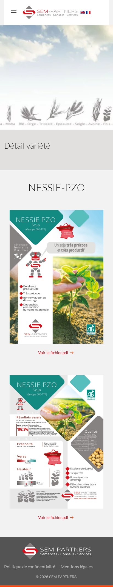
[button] (13, 12)
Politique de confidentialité (29, 566)
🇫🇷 (88, 12)
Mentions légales (77, 566)
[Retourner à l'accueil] (50, 12)
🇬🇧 (82, 12)
